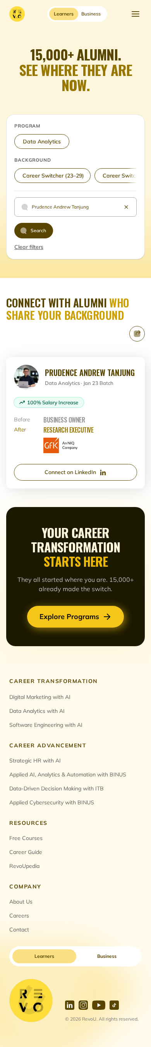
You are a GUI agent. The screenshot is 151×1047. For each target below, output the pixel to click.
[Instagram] (83, 1005)
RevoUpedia (24, 865)
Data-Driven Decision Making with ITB (56, 788)
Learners (44, 956)
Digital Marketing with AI (39, 696)
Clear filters (28, 246)
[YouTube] (98, 1005)
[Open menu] (135, 14)
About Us (21, 901)
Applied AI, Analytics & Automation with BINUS (67, 774)
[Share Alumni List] (137, 334)
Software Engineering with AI (45, 724)
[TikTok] (114, 1005)
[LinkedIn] (69, 1005)
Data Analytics (42, 141)
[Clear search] (126, 207)
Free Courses (26, 838)
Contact (19, 929)
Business (107, 956)
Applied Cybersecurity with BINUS (51, 802)
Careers (19, 915)
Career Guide (25, 852)
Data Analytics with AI (37, 710)
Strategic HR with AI (35, 760)
